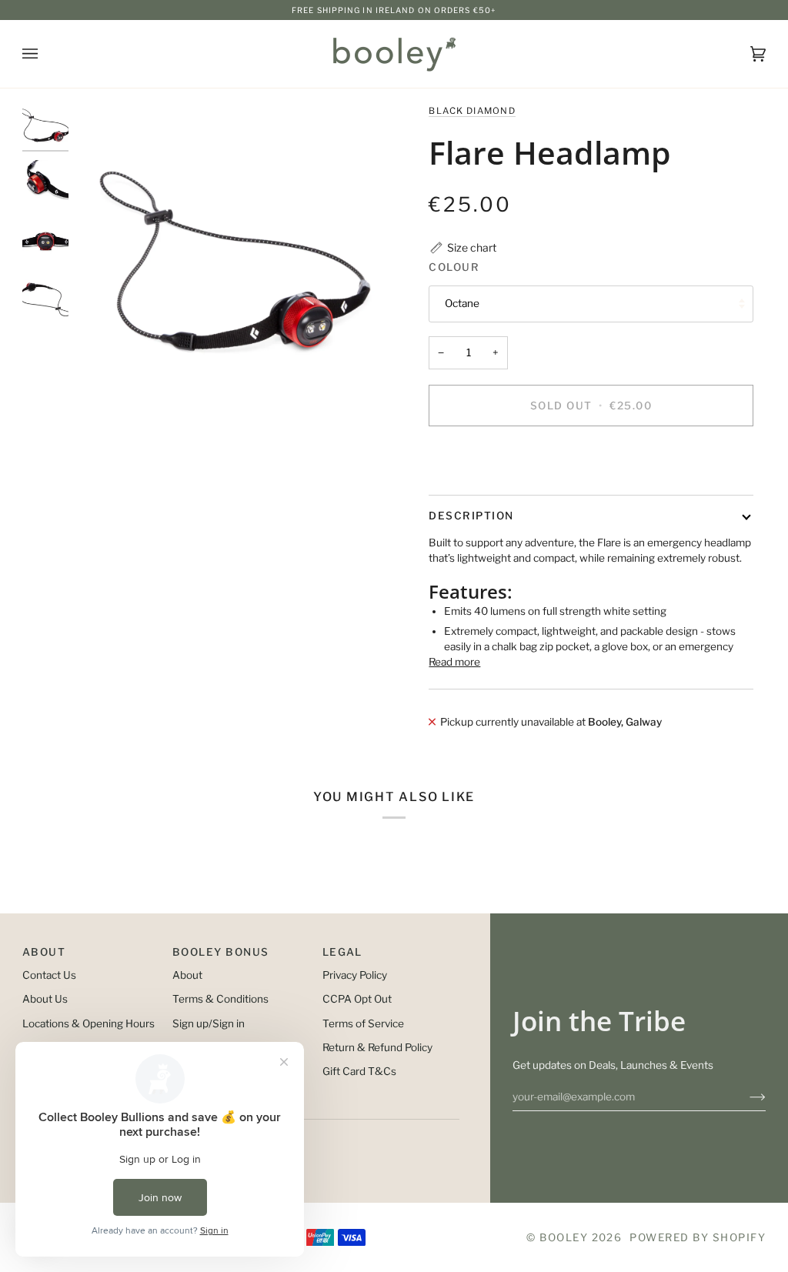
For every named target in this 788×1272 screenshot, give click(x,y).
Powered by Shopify (697, 1237)
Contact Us (49, 975)
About (187, 975)
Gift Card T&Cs (359, 1071)
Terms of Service (363, 1023)
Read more (454, 662)
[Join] (745, 1096)
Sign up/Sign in (208, 1023)
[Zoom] (235, 261)
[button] (462, 247)
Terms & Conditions (220, 999)
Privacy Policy (354, 975)
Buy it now (591, 458)
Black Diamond (472, 110)
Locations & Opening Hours (88, 1023)
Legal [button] (342, 952)
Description (471, 515)
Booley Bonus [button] (220, 952)
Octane (462, 303)
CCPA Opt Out (357, 999)
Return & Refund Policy (377, 1047)
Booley (563, 1237)
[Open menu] (45, 54)
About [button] (43, 952)
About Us (45, 999)
